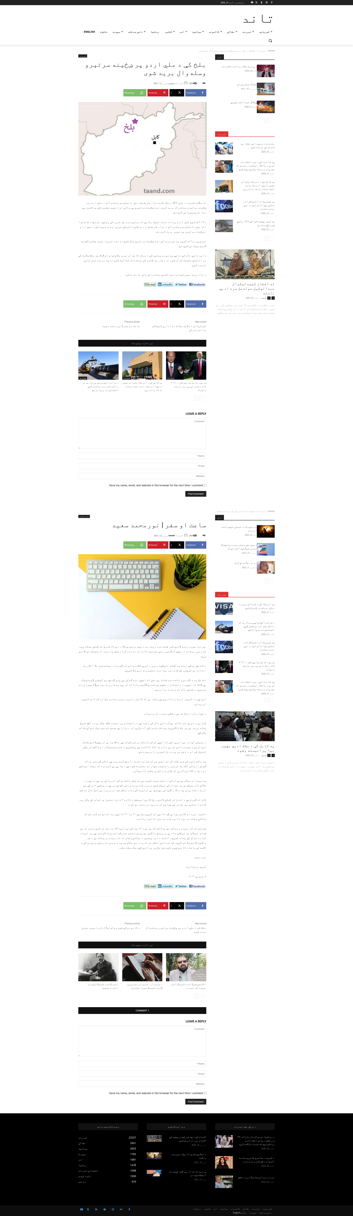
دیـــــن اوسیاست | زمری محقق (256, 1177)
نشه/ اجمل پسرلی (247, 84)
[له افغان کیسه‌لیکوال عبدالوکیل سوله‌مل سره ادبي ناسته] (245, 264)
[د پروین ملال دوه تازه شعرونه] (266, 71)
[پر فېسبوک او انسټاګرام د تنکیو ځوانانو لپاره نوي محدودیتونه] (224, 206)
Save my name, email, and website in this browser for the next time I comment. (155, 485)
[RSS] (96, 1209)
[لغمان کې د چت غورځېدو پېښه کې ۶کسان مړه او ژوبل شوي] (154, 1138)
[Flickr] (121, 1209)
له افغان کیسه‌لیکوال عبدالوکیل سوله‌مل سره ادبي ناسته (247, 288)
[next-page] (197, 398)
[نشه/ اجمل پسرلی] (266, 89)
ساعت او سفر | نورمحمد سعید (121, 326)
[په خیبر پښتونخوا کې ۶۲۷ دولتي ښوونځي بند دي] (224, 226)
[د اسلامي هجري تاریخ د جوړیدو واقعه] (154, 1155)
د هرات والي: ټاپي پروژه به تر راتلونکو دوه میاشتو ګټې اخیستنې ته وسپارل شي (100, 386)
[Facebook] (272, 3)
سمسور (171, 83)
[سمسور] (186, 83)
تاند (264, 297)
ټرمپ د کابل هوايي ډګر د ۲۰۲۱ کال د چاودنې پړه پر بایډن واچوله (188, 386)
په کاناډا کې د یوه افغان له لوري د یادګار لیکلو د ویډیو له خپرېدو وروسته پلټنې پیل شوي (255, 166)
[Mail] (104, 1209)
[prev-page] (202, 398)
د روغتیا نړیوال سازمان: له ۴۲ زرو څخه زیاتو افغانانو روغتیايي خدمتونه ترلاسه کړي (256, 1140)
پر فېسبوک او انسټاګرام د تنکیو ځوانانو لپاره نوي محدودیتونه (259, 205)
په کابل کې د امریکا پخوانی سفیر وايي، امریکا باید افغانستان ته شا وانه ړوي (142, 386)
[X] (256, 3)
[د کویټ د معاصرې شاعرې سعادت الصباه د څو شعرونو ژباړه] (224, 1162)
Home (271, 50)
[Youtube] (252, 3)
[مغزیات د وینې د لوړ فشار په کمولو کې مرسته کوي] (224, 148)
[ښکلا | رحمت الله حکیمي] (266, 107)
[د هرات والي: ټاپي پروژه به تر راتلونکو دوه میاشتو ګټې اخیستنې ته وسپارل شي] (98, 365)
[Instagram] (266, 3)
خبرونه (262, 50)
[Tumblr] (261, 3)
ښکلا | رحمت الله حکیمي (243, 102)
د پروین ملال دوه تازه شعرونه (239, 66)
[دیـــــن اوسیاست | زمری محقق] (224, 1182)
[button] (270, 40)
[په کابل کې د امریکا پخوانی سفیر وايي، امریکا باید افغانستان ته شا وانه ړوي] (142, 365)
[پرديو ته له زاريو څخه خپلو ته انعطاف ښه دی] (154, 1173)
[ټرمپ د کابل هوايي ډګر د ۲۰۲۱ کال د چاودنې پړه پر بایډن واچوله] (186, 365)
